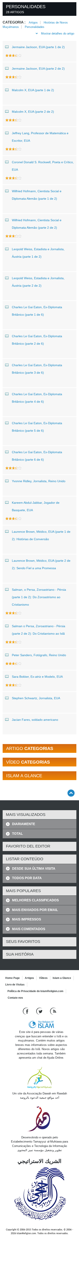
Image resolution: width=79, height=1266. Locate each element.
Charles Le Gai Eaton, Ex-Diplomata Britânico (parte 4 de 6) (37, 397)
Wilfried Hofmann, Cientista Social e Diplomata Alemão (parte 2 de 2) (36, 223)
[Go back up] (71, 793)
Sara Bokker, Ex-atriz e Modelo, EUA (37, 676)
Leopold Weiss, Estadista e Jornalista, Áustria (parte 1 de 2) (38, 252)
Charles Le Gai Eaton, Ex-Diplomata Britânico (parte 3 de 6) (37, 368)
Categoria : (14, 22)
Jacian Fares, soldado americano (35, 719)
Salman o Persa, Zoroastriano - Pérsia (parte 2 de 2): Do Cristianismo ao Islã (38, 629)
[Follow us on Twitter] (39, 1011)
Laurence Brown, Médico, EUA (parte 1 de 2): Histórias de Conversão (41, 535)
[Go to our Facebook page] (26, 1011)
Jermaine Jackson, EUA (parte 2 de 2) (38, 68)
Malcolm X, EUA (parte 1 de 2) (33, 90)
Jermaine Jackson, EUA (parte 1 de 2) (38, 47)
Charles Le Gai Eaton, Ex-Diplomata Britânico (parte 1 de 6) (37, 310)
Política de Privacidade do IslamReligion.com (35, 991)
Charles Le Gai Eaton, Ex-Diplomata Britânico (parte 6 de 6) (37, 455)
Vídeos (43, 978)
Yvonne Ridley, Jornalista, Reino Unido (38, 481)
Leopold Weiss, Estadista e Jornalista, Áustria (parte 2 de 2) (38, 281)
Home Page (12, 978)
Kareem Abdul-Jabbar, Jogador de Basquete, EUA (35, 506)
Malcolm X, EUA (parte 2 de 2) (33, 111)
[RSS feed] (53, 1011)
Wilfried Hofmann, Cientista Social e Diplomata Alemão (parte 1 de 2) (36, 194)
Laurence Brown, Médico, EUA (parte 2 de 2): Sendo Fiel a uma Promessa (41, 564)
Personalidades (34, 27)
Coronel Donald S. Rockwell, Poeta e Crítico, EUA (43, 165)
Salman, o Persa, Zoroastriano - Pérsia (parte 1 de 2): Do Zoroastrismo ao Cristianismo (39, 597)
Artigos (33, 22)
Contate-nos (15, 997)
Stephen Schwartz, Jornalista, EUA (36, 698)
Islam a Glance (62, 978)
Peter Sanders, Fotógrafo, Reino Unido (39, 655)
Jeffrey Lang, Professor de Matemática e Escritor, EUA (40, 136)
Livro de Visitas (15, 984)
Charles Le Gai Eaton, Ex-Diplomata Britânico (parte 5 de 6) (37, 426)
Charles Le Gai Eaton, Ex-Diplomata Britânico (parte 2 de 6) (37, 339)
